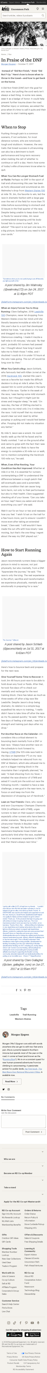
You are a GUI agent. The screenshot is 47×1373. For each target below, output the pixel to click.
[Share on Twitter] (20, 990)
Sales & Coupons (31, 1238)
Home (3, 54)
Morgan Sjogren (8, 64)
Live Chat (6, 1311)
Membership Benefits (11, 1225)
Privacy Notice (12, 1357)
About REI (28, 1276)
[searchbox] (23, 15)
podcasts (38, 1323)
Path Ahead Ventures (33, 1265)
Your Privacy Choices (32, 1353)
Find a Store (7, 1308)
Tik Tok (15, 1323)
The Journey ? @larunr (10, 640)
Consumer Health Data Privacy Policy (23, 1360)
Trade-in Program (9, 1266)
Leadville (14, 1014)
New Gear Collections (11, 1259)
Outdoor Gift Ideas (10, 1238)
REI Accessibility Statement (23, 1369)
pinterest (26, 1323)
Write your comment (11, 1110)
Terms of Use (12, 1353)
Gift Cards (6, 1242)
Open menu (42, 8)
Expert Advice (30, 1254)
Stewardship (29, 1294)
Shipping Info (30, 1228)
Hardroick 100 (14, 376)
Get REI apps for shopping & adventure (23, 1330)
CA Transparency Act (32, 1363)
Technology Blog (31, 1290)
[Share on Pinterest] (25, 990)
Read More (10, 1081)
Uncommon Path (20, 9)
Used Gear (6, 1262)
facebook (21, 1323)
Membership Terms (23, 1366)
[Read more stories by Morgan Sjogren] (5, 1034)
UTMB (12, 752)
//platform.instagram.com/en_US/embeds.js (24, 302)
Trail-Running (29, 1014)
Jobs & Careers (8, 1276)
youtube (32, 1323)
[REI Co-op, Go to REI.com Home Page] (5, 8)
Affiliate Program (9, 1287)
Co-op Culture (8, 1280)
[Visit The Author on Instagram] (10, 1089)
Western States (23, 1019)
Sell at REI (6, 1283)
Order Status (30, 1214)
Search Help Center (10, 1304)
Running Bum (9, 1059)
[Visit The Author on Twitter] (4, 1089)
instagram (9, 1323)
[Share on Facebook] (16, 990)
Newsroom (29, 1286)
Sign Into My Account (11, 1214)
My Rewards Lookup (11, 1217)
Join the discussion (8, 1113)
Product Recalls (13, 1363)
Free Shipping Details (33, 1242)
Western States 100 (35, 190)
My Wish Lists (8, 1221)
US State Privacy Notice (31, 1357)
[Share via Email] (29, 990)
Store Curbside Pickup (34, 1224)
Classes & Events (31, 1258)
